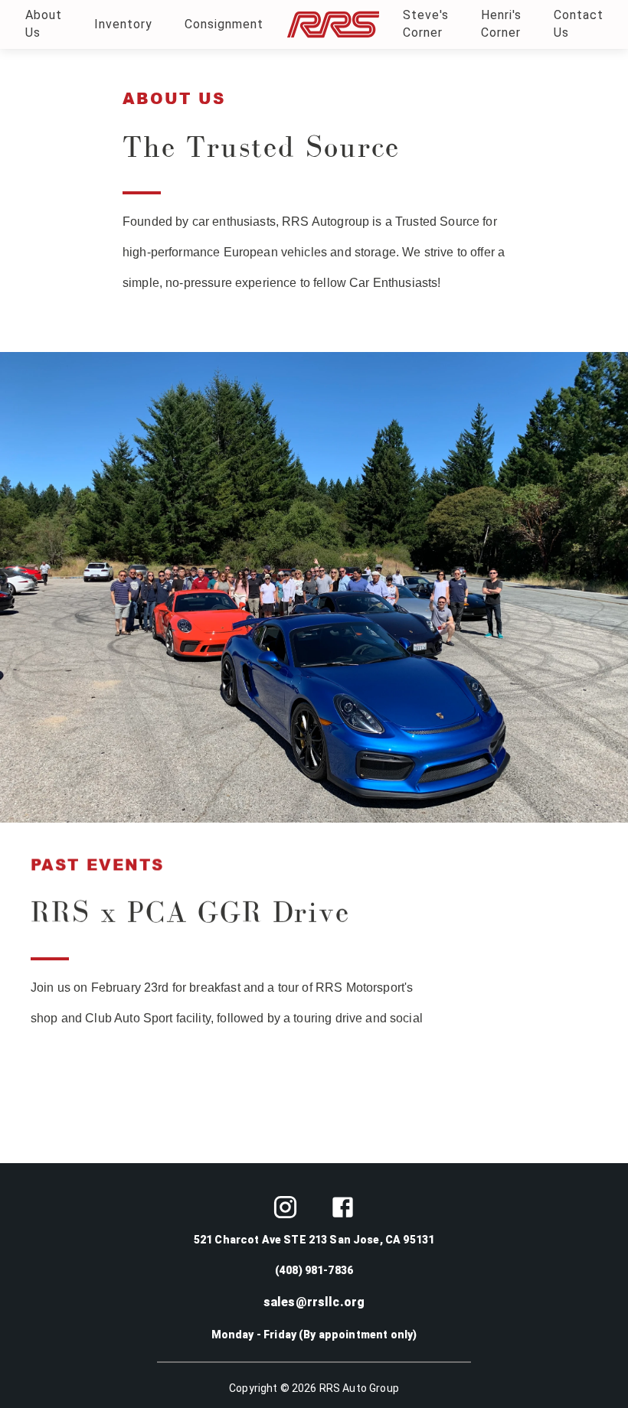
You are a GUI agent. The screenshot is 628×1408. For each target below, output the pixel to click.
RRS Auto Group (359, 1388)
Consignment (224, 24)
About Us (43, 24)
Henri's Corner (501, 24)
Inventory (123, 24)
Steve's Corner (426, 24)
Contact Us (578, 24)
